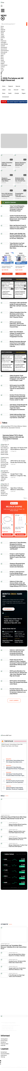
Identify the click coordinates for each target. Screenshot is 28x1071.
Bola (9, 89)
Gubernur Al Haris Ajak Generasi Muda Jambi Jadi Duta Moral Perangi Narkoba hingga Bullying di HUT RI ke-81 (18, 584)
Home (3, 86)
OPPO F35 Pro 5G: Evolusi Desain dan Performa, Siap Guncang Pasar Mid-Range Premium (18, 463)
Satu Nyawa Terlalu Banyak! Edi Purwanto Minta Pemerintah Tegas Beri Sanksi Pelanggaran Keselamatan (18, 407)
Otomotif (16, 89)
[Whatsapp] (0, 1064)
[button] (14, 149)
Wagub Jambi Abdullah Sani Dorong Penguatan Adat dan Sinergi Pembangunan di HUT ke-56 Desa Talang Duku (18, 236)
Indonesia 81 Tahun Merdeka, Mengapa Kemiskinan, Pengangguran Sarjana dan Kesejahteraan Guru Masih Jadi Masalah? (18, 546)
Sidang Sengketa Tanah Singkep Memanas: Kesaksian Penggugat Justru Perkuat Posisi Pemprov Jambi (18, 378)
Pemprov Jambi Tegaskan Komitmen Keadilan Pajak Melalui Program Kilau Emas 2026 (18, 556)
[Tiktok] (0, 1062)
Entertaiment (5, 96)
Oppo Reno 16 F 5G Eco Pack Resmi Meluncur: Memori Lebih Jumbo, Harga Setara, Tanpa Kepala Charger (18, 450)
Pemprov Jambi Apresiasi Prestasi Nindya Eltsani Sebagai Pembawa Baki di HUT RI (18, 574)
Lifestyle (17, 93)
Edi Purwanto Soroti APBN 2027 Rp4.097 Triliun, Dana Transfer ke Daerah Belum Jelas (17, 388)
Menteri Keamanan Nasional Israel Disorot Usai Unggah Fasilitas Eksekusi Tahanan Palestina (18, 344)
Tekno (22, 89)
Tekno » (25, 498)
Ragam (24, 93)
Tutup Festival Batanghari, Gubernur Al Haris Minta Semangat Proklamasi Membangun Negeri (17, 208)
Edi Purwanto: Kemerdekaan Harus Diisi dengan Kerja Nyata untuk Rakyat (18, 682)
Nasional (18, 86)
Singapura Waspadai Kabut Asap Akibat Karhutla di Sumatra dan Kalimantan (7, 180)
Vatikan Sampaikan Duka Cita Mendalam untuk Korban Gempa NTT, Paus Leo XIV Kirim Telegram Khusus (18, 315)
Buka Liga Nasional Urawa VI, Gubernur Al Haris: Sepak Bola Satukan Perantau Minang (18, 227)
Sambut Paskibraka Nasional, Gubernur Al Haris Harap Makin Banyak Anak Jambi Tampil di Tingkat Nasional (18, 218)
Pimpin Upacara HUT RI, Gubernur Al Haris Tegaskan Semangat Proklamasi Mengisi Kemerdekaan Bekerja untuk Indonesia (18, 663)
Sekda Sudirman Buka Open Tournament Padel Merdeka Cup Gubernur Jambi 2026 (18, 416)
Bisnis (3, 93)
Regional (10, 86)
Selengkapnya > (8, 609)
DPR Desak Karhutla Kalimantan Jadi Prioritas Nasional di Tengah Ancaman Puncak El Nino (18, 324)
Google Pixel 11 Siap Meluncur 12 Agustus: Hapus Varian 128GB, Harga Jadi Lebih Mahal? (18, 476)
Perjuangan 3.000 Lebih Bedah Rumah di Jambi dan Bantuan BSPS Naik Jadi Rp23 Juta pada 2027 (18, 305)
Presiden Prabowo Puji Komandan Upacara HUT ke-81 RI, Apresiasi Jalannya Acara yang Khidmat (18, 691)
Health (10, 93)
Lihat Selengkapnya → (21, 279)
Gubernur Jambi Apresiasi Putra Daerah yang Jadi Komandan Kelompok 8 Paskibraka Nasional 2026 (17, 652)
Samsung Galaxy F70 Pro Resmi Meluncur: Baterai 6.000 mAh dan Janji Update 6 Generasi (13, 437)
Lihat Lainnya (14, 700)
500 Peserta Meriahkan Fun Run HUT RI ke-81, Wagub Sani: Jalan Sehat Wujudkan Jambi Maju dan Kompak (18, 673)
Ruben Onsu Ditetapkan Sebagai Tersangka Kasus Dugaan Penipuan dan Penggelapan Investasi (17, 334)
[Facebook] (0, 1061)
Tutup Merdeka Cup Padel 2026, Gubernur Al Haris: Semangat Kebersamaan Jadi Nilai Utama (18, 246)
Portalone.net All (14, 1067)
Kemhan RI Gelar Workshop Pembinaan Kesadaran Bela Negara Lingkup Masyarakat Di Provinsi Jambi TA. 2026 (18, 397)
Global (3, 89)
